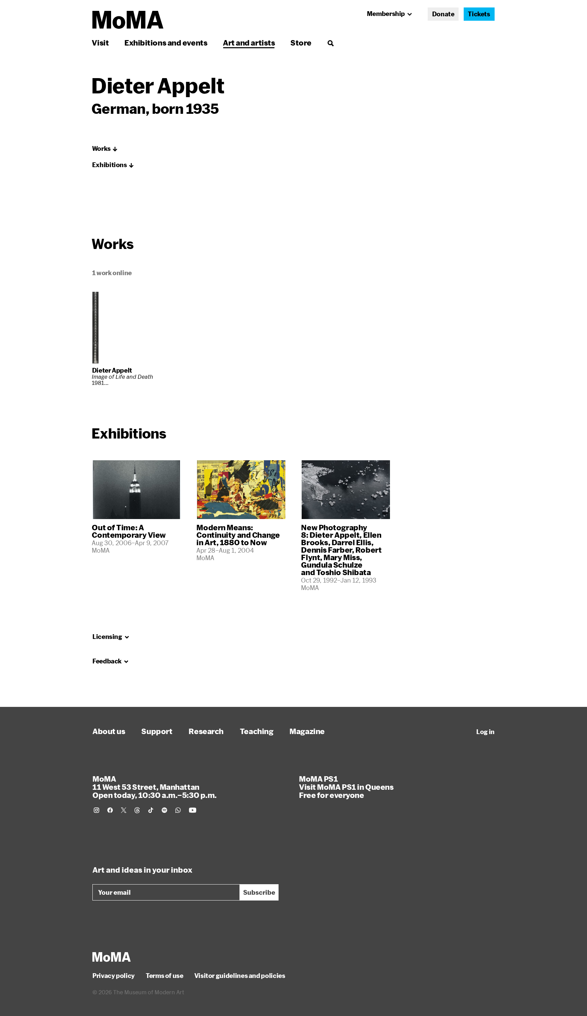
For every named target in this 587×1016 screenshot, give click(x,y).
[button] (105, 149)
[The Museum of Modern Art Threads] (137, 810)
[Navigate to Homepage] (128, 20)
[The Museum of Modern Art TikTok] (151, 810)
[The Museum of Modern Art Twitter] (123, 810)
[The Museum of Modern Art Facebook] (110, 810)
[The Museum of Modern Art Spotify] (164, 810)
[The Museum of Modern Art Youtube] (192, 810)
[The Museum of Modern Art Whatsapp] (178, 810)
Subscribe (259, 892)
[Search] (330, 42)
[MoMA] (112, 956)
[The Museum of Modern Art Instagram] (96, 810)
